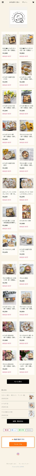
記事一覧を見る (18, 421)
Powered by (16, 466)
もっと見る (18, 381)
